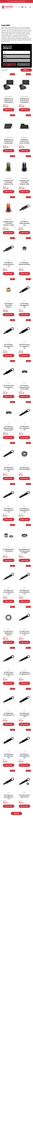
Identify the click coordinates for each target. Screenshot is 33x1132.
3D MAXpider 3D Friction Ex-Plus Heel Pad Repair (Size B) (24, 100)
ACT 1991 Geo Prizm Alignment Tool (24, 796)
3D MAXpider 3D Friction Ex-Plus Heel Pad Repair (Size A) (8, 100)
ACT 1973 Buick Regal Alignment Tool (24, 305)
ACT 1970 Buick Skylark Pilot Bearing (24, 263)
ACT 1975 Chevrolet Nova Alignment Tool (24, 346)
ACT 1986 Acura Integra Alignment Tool (8, 510)
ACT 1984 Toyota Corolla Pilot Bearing (24, 468)
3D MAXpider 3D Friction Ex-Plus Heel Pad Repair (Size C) (8, 141)
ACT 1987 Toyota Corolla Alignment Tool (24, 633)
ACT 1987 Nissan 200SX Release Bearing (8, 633)
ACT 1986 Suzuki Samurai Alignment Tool (8, 592)
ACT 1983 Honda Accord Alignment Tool (24, 428)
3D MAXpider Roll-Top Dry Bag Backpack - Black (24, 182)
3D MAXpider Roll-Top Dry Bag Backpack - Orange (8, 223)
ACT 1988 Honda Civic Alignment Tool (24, 673)
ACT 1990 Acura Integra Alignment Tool (24, 756)
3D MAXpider (8, 96)
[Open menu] (30, 7)
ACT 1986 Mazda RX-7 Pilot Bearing (8, 550)
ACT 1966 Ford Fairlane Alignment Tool (24, 223)
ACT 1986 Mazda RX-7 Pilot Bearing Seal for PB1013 (24, 551)
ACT (24, 219)
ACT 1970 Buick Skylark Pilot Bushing (8, 305)
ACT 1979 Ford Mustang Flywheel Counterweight (24, 387)
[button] (22, 7)
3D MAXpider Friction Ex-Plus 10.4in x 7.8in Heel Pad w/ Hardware (24, 141)
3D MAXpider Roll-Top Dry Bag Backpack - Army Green (8, 182)
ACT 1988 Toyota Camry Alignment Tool (24, 715)
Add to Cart (9, 109)
